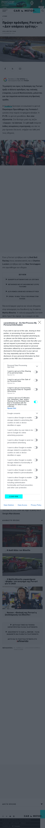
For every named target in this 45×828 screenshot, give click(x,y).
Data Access (22, 505)
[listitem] (22, 366)
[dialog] (22, 414)
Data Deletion (9, 505)
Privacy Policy (36, 505)
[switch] (36, 372)
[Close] (40, 323)
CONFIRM (13, 496)
